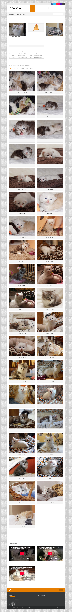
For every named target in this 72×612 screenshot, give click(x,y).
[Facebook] (52, 4)
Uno (27, 68)
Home (10, 3)
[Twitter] (54, 4)
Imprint (55, 607)
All (10, 68)
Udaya (14, 68)
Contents (13, 3)
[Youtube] (57, 4)
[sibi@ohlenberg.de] (63, 4)
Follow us (60, 590)
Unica (17, 68)
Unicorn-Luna (22, 68)
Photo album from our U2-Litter (15, 534)
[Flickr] (59, 4)
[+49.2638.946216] (61, 4)
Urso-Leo (31, 68)
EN (17, 3)
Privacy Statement (60, 607)
